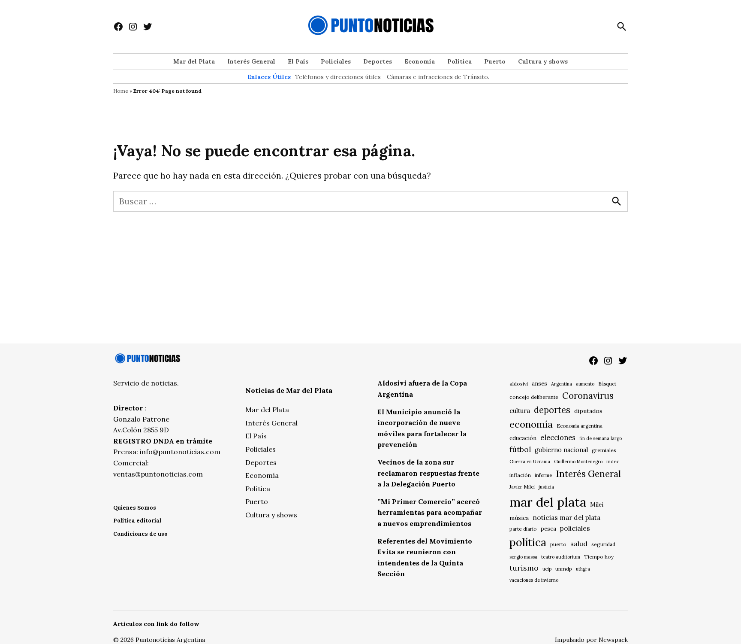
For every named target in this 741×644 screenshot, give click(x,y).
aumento (585, 384)
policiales (575, 528)
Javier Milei (522, 487)
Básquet (607, 383)
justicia (546, 487)
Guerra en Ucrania (529, 462)
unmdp (563, 568)
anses (539, 383)
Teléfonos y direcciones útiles (338, 77)
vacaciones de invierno (533, 580)
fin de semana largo (600, 438)
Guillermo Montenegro (578, 462)
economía (531, 424)
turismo (524, 568)
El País (298, 61)
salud (578, 543)
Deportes (377, 61)
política (527, 542)
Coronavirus (588, 395)
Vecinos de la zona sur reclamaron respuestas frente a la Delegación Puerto (428, 473)
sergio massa (523, 557)
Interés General (251, 61)
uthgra (583, 569)
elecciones (557, 437)
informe (543, 475)
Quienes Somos (134, 507)
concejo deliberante (533, 397)
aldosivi (518, 383)
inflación (520, 475)
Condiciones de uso (140, 534)
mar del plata (547, 502)
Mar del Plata (194, 61)
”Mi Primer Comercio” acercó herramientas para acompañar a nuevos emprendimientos (429, 512)
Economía (419, 61)
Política (459, 61)
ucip (546, 569)
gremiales (604, 450)
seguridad (603, 544)
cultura (519, 411)
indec (612, 461)
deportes (552, 410)
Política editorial (137, 520)
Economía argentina (579, 426)
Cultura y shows (543, 61)
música (519, 518)
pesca (548, 528)
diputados (588, 411)
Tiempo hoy (599, 556)
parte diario (523, 529)
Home (120, 91)
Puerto (495, 61)
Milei (596, 504)
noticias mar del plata (566, 517)
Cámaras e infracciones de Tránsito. (438, 77)
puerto (558, 544)
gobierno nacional (561, 450)
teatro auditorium (560, 557)
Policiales (336, 61)
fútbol (520, 449)
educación (522, 438)
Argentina (561, 384)
